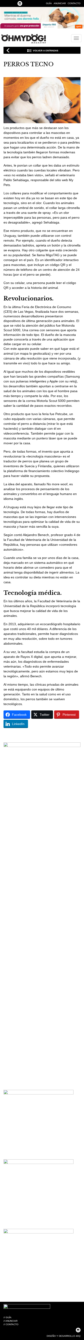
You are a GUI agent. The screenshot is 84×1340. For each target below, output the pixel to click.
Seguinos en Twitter (12, 3)
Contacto (74, 3)
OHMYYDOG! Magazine (23, 38)
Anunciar (60, 3)
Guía (49, 3)
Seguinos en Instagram (20, 3)
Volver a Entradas (45, 50)
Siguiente (75, 50)
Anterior (8, 50)
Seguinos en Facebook (6, 3)
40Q (78, 1336)
